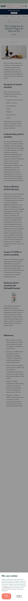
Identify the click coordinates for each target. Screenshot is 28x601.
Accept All (6, 596)
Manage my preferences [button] (19, 596)
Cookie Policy (6, 587)
